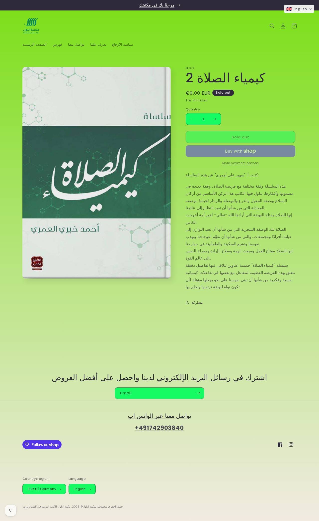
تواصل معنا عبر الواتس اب (159, 416)
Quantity (193, 109)
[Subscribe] (198, 393)
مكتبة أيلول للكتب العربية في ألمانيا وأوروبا (46, 507)
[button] (272, 25)
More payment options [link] (240, 163)
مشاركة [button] (197, 302)
